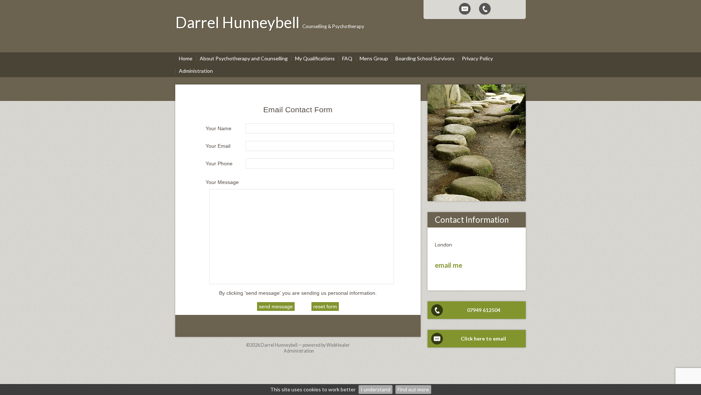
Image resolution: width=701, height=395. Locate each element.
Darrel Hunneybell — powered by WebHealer (305, 345)
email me (448, 265)
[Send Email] (464, 9)
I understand (375, 389)
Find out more (413, 389)
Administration (299, 351)
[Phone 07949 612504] (484, 9)
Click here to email (483, 338)
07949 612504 (483, 310)
